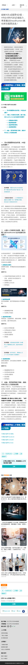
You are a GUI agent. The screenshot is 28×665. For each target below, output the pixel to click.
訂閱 (14, 604)
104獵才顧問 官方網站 (7, 434)
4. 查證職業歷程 (11, 127)
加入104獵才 (4, 658)
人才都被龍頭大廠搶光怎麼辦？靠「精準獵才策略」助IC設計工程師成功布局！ (13, 200)
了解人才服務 (4, 635)
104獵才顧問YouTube (7, 443)
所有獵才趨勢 (5, 9)
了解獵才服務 (4, 644)
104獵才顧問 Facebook (7, 437)
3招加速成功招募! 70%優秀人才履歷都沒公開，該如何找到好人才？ (13, 344)
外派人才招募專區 (5, 649)
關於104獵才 (4, 656)
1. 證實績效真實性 (12, 120)
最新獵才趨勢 (4, 647)
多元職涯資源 (4, 638)
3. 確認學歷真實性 (12, 125)
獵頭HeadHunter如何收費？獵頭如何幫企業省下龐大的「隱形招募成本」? (13, 190)
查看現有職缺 (4, 633)
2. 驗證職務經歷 (11, 122)
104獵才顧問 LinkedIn (7, 440)
